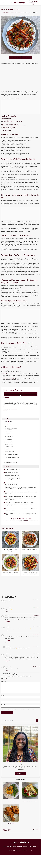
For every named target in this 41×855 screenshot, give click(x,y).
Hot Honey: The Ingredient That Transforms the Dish (12, 121)
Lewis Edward (29, 850)
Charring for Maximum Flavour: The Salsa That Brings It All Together (15, 125)
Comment (4, 681)
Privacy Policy (33, 846)
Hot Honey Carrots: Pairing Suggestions (9, 128)
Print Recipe (27, 57)
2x (10, 421)
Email (2, 699)
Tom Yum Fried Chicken (11, 823)
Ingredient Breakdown (6, 118)
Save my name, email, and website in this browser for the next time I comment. (19, 709)
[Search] (33, 4)
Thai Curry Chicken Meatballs (11, 800)
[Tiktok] (37, 830)
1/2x (6, 421)
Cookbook (19, 846)
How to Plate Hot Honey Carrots (8, 127)
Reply (5, 603)
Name (3, 695)
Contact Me (26, 846)
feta (16, 12)
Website (3, 704)
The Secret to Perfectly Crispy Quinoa (9, 123)
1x (8, 421)
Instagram (18, 98)
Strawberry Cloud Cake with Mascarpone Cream (30, 800)
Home (5, 846)
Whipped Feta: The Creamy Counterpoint (10, 124)
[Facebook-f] (30, 2)
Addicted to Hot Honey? (7, 130)
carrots (12, 12)
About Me (9, 846)
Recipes (14, 846)
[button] (3, 3)
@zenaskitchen (25, 520)
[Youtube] (36, 2)
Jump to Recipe (15, 57)
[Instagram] (32, 2)
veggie (19, 12)
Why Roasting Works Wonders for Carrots (10, 120)
